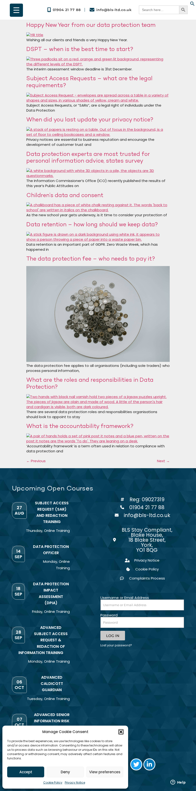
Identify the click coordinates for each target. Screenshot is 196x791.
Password (109, 615)
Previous (36, 460)
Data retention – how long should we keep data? (92, 224)
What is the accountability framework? (80, 426)
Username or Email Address (124, 597)
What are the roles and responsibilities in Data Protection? (89, 383)
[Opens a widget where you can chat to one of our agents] (178, 783)
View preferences (104, 771)
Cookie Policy (52, 782)
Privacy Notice (75, 782)
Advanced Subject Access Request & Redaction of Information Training (43, 640)
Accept (25, 771)
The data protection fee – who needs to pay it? (90, 258)
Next (163, 460)
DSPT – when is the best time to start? (79, 49)
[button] (121, 731)
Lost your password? (116, 645)
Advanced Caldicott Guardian (52, 684)
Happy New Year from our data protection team (91, 24)
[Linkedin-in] (149, 764)
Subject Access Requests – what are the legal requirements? (89, 81)
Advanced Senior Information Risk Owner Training (52, 721)
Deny (65, 771)
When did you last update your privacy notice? (89, 119)
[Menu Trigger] (16, 10)
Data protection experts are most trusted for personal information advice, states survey (88, 157)
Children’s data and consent (64, 195)
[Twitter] (136, 764)
